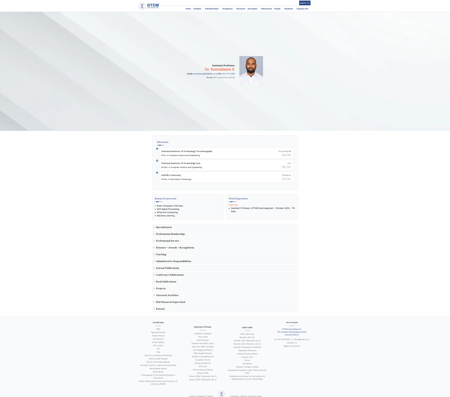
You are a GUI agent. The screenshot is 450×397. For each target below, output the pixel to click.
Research (240, 9)
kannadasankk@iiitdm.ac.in (205, 73)
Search (303, 3)
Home (188, 9)
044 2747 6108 (228, 73)
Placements (266, 9)
